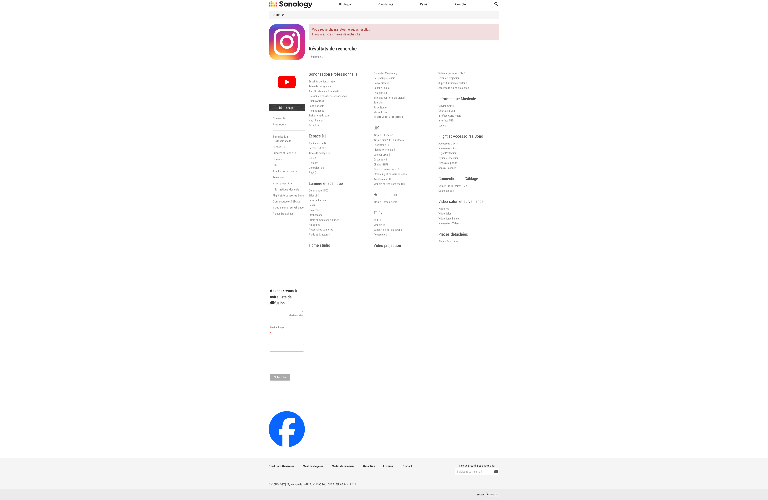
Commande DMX (318, 190)
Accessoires (380, 234)
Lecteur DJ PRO (317, 148)
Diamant (313, 162)
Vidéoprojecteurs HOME (451, 73)
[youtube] (287, 82)
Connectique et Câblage (286, 201)
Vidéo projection (282, 183)
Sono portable (316, 105)
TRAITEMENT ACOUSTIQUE (389, 117)
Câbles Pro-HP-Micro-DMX (452, 185)
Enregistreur (380, 92)
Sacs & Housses (447, 167)
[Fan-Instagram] (287, 42)
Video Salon (445, 213)
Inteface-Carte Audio (449, 115)
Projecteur (314, 210)
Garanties (369, 466)
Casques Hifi (381, 159)
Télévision (278, 177)
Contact (407, 466)
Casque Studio (382, 87)
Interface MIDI (446, 120)
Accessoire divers (448, 143)
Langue (479, 494)
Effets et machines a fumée (324, 219)
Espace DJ (279, 147)
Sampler (378, 102)
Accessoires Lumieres (321, 229)
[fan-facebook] (287, 429)
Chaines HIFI (381, 164)
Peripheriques (316, 110)
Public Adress (316, 100)
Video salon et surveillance (288, 207)
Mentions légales (313, 466)
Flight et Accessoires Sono (288, 195)
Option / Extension (448, 158)
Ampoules (314, 224)
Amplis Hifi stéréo (383, 135)
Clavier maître (446, 105)
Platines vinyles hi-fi (384, 149)
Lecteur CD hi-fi (382, 154)
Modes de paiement (343, 466)
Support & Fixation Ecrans (388, 229)
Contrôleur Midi (446, 110)
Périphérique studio (384, 78)
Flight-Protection (447, 153)
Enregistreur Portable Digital (389, 97)
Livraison (388, 466)
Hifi (275, 165)
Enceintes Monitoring (385, 73)
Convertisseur (381, 83)
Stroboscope (316, 214)
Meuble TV (380, 224)
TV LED (378, 219)
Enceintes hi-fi (381, 144)
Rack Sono (314, 125)
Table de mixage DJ (320, 153)
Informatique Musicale (286, 189)
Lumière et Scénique (284, 153)
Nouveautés (280, 118)
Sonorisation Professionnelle (282, 139)
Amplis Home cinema (285, 171)
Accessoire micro (447, 148)
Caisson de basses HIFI (387, 169)
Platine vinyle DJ (318, 143)
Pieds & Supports (447, 162)
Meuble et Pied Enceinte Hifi (389, 183)
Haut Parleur (316, 120)
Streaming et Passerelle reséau (391, 174)
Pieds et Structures (319, 234)
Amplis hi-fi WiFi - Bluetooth (389, 140)
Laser (312, 205)
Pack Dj (313, 172)
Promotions (280, 124)
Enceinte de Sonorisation (322, 81)
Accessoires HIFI (383, 179)
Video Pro (443, 208)
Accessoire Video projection (453, 87)
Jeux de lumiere (318, 200)
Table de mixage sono (321, 86)
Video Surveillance (448, 218)
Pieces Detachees (283, 213)
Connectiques (446, 190)
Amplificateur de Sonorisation (325, 91)
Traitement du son (319, 115)
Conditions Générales (281, 466)
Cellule (312, 157)
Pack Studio (380, 107)
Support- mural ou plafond (452, 83)
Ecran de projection (449, 78)
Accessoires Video (448, 223)
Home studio (280, 159)
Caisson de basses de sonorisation (328, 96)
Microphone (380, 112)
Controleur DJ (316, 167)
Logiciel (442, 125)
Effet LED (314, 195)
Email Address (277, 331)
